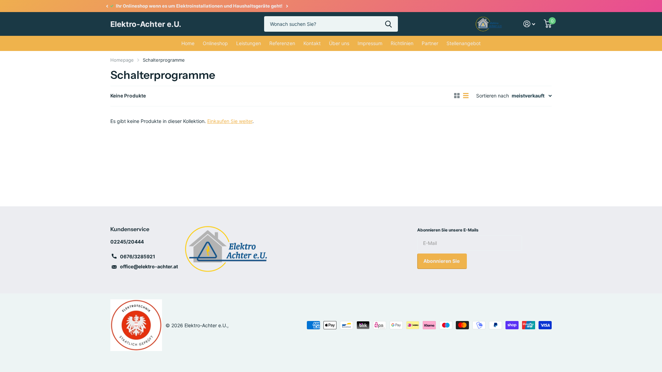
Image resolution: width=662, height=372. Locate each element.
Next (286, 6)
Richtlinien (402, 43)
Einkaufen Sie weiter (229, 121)
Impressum (370, 43)
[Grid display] (457, 95)
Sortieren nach (492, 96)
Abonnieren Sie (442, 261)
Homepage (122, 60)
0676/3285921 (137, 256)
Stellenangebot (464, 43)
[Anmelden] (529, 24)
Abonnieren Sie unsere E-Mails (448, 229)
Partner (430, 43)
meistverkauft (528, 96)
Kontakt (312, 43)
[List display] (466, 95)
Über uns (339, 43)
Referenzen (282, 43)
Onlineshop (215, 43)
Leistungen (248, 43)
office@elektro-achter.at (149, 266)
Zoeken (388, 24)
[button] (106, 6)
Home (187, 43)
